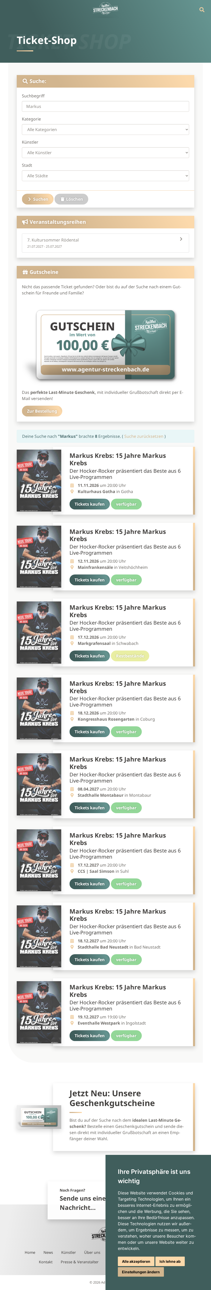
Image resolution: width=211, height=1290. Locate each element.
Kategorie (31, 119)
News (48, 1252)
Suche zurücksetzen (144, 436)
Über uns (92, 1252)
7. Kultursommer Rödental (53, 243)
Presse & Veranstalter (80, 1261)
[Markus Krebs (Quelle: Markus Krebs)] (39, 481)
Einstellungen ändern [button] (141, 1272)
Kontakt (45, 1261)
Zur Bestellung (42, 411)
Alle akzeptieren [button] (136, 1261)
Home (30, 1252)
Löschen (74, 199)
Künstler (30, 142)
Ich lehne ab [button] (170, 1261)
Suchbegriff (33, 96)
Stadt (27, 165)
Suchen (40, 199)
